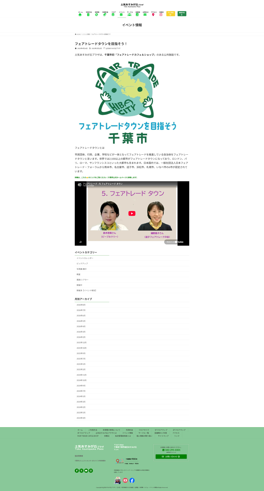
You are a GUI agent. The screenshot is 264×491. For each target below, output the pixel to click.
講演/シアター (82, 280)
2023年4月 (81, 418)
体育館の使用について (111, 430)
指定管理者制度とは (123, 436)
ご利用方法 (92, 430)
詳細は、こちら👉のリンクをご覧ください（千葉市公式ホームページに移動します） (106, 177)
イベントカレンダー (85, 258)
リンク (176, 436)
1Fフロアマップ (161, 430)
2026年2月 (81, 337)
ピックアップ (82, 263)
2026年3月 (81, 332)
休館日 (106, 436)
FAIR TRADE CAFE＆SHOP (87, 436)
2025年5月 (81, 364)
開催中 (79, 285)
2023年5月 (81, 412)
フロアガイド (144, 430)
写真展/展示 (82, 269)
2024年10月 (82, 380)
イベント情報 (127, 433)
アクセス (176, 433)
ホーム (80, 430)
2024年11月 (82, 375)
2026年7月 (81, 310)
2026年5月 (81, 321)
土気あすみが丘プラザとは (106, 433)
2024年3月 (81, 402)
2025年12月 (82, 342)
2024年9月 (81, 385)
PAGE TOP (256, 474)
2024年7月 (81, 391)
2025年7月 (81, 359)
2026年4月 (81, 326)
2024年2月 (81, 407)
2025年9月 (81, 353)
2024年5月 (81, 396)
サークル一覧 (143, 433)
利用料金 (129, 430)
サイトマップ (163, 436)
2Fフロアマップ (179, 430)
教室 (78, 274)
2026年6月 (81, 316)
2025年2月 (81, 369)
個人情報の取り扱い (144, 436)
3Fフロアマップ (83, 433)
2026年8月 (81, 305)
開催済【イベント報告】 (87, 290)
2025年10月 (82, 348)
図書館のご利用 (161, 433)
